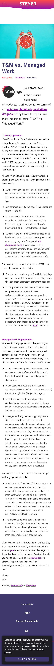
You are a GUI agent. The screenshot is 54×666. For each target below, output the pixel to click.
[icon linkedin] (26, 631)
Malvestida (16, 586)
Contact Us (27, 605)
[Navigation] (4, 4)
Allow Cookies (27, 659)
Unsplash (31, 586)
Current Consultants (27, 621)
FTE (35, 326)
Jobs (27, 613)
